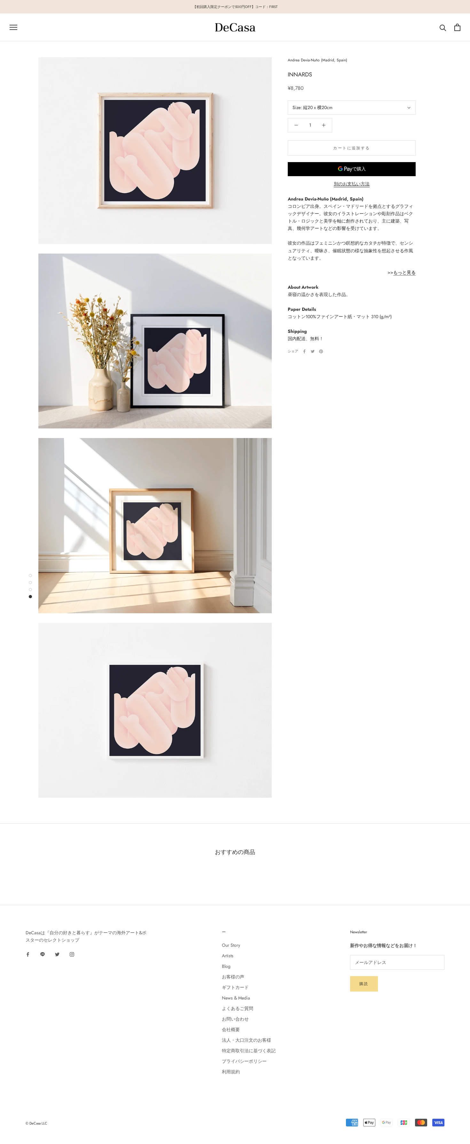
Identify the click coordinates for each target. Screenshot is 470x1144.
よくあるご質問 (237, 1008)
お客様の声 (233, 977)
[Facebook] (304, 351)
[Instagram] (72, 954)
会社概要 (231, 1029)
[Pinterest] (321, 351)
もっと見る (404, 273)
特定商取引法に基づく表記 (249, 1050)
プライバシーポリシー (244, 1061)
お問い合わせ (235, 1019)
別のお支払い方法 (352, 184)
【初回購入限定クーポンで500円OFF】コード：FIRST (235, 6)
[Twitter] (313, 351)
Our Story (231, 945)
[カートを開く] (457, 27)
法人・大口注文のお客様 (246, 1040)
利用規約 (231, 1072)
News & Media (236, 998)
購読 (364, 984)
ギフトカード (235, 987)
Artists (227, 955)
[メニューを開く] (13, 27)
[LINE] (42, 954)
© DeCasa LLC (36, 1123)
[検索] (443, 27)
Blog (226, 966)
